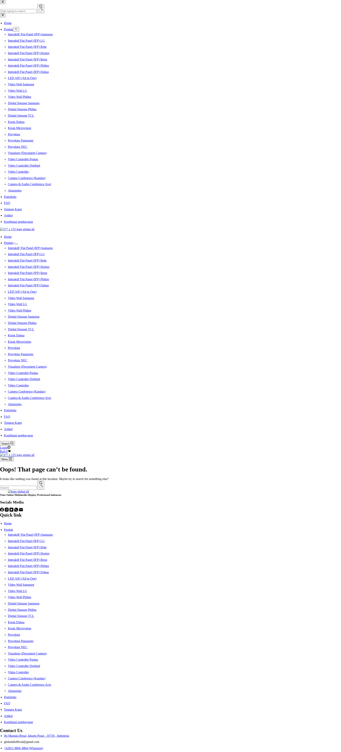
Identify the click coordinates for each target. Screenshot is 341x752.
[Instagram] (7, 510)
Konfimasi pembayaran (18, 435)
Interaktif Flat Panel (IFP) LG (26, 254)
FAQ (7, 416)
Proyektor (14, 348)
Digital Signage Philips (22, 323)
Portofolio (10, 410)
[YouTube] (11, 510)
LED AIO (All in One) (22, 291)
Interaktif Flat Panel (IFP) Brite (27, 260)
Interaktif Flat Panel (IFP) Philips (28, 279)
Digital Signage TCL (21, 329)
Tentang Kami (13, 422)
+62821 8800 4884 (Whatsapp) (23, 748)
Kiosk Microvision (19, 341)
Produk (8, 243)
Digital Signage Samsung (23, 316)
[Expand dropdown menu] (16, 244)
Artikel (8, 429)
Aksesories (15, 404)
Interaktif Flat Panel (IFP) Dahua (28, 285)
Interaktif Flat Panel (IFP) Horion (28, 266)
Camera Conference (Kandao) (26, 391)
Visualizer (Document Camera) (27, 366)
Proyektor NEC (17, 360)
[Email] (21, 510)
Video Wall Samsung (21, 298)
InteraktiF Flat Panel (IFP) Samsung (30, 248)
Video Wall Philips (19, 310)
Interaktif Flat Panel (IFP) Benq (27, 273)
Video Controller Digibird (24, 379)
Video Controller (18, 385)
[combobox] (18, 488)
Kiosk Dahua (16, 335)
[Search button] (40, 485)
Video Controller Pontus (23, 373)
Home (8, 236)
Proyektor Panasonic (21, 354)
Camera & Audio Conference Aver (29, 398)
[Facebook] (2, 510)
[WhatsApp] (16, 510)
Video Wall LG (17, 304)
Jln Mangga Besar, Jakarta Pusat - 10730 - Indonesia (36, 735)
